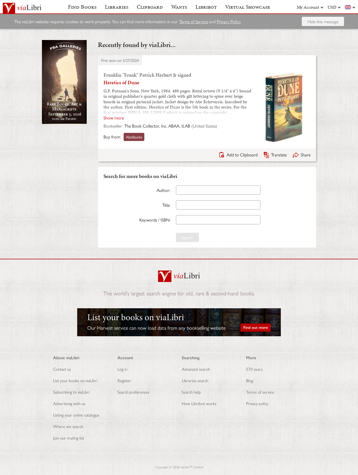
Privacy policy (257, 403)
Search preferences (133, 392)
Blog (249, 380)
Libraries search (195, 380)
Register (124, 380)
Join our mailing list (68, 438)
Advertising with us (69, 403)
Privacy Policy (229, 21)
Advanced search (196, 369)
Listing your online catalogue (76, 415)
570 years (254, 369)
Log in (122, 369)
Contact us (62, 369)
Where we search (68, 426)
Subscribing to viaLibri (71, 392)
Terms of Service (193, 21)
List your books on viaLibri (75, 380)
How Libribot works (199, 403)
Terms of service (260, 392)
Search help (191, 392)
